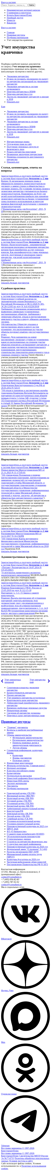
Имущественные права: (18, 141)
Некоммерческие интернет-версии (23, 10)
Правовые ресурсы (16, 35)
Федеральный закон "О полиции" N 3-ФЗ (27, 849)
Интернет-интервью (16, 768)
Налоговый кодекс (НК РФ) (20, 798)
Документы (12, 786)
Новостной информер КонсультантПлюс (26, 778)
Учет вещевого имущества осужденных (26, 698)
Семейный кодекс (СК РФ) (20, 818)
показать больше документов (15, 283)
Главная (10, 32)
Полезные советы (20, 760)
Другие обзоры (19, 748)
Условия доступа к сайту (21, 1161)
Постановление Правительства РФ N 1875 (27, 864)
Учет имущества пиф (37, 680)
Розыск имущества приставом (21, 152)
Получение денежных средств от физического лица (23, 148)
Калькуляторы (14, 773)
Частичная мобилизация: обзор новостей (26, 862)
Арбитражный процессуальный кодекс (25, 808)
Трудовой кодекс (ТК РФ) (19, 801)
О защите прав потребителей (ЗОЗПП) (25, 834)
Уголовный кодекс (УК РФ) (20, 803)
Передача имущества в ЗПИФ (21, 91)
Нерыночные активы (17, 710)
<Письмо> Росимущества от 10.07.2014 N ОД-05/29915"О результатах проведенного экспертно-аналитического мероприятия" (21, 571)
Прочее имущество (16, 695)
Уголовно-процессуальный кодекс (23, 824)
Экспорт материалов (17, 783)
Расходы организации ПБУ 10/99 (23, 852)
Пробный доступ (15, 18)
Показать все (13, 102)
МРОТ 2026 (12, 829)
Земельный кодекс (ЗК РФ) (20, 813)
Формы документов (22, 758)
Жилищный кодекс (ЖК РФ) (20, 796)
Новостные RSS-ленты (18, 781)
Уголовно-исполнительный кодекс (23, 821)
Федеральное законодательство (27, 737)
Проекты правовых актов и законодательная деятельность (27, 743)
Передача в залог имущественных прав (26, 715)
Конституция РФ (15, 811)
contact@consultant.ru (11, 877)
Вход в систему (8, 2)
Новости (11, 20)
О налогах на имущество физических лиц (27, 841)
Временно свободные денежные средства (27, 708)
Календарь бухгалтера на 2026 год (23, 859)
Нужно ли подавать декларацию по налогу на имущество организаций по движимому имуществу (27, 81)
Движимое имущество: (18, 76)
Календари (17, 755)
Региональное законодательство (27, 740)
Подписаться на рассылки (19, 776)
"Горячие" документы (17, 727)
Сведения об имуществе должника (23, 713)
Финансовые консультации (20, 763)
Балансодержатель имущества (21, 692)
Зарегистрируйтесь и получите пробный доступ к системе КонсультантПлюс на (24, 177)
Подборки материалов (17, 37)
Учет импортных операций (13, 680)
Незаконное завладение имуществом (24, 154)
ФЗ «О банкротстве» (17, 831)
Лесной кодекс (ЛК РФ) (18, 816)
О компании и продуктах (19, 12)
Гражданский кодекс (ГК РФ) (21, 793)
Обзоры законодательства (19, 735)
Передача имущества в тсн (19, 94)
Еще (3, 106)
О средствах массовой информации (24, 844)
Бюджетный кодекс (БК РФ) (20, 806)
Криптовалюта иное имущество (22, 700)
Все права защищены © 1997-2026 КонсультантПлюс (17, 1149)
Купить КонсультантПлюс (19, 15)
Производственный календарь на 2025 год (27, 826)
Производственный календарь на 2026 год (27, 846)
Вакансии (11, 23)
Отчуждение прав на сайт (19, 144)
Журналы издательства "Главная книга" (26, 765)
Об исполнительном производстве (23, 836)
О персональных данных (19, 839)
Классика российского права (21, 770)
